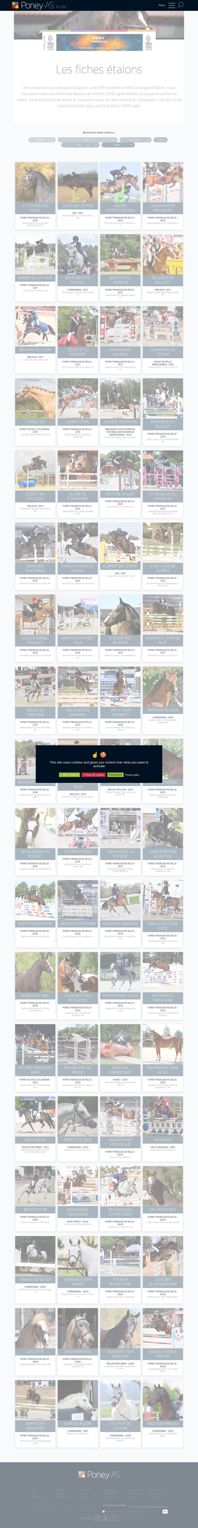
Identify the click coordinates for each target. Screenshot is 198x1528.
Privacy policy (132, 774)
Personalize (115, 774)
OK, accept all (70, 774)
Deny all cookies (94, 774)
